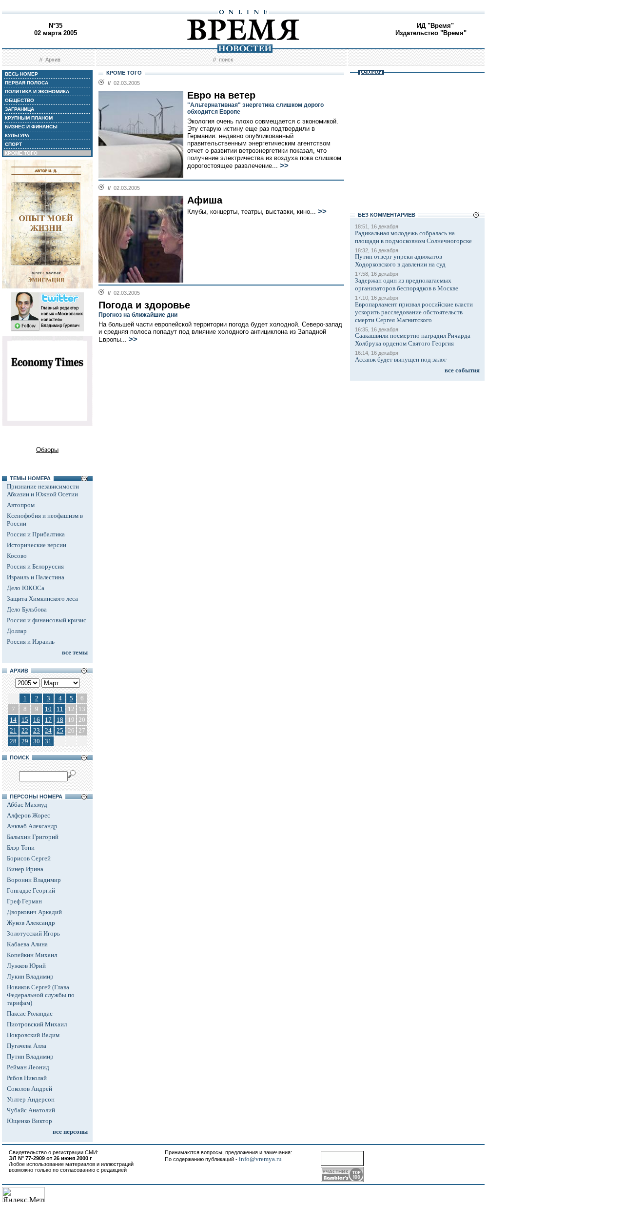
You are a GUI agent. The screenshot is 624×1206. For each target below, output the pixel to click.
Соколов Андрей (29, 1088)
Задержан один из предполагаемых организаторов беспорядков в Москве (406, 284)
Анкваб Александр (32, 826)
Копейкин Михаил (32, 955)
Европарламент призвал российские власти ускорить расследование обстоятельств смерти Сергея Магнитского (414, 312)
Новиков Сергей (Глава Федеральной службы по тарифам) (41, 994)
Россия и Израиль (31, 641)
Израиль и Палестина (35, 577)
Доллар (17, 630)
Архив (52, 59)
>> (284, 165)
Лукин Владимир (30, 976)
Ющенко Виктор (29, 1120)
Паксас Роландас (30, 1013)
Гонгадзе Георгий (31, 890)
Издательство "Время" (431, 33)
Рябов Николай (27, 1078)
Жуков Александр (31, 922)
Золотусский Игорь (33, 933)
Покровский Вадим (33, 1035)
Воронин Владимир (34, 879)
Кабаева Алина (27, 944)
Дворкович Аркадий (34, 912)
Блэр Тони (21, 847)
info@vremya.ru (260, 1159)
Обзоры (47, 449)
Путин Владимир (30, 1056)
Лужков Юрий (26, 965)
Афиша (204, 200)
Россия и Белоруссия (35, 566)
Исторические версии (36, 545)
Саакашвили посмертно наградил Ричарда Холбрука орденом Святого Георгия (412, 339)
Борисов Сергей (29, 858)
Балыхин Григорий (32, 836)
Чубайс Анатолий (31, 1110)
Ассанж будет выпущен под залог (401, 359)
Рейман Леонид (28, 1067)
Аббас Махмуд (27, 804)
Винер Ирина (25, 869)
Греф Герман (24, 901)
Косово (17, 555)
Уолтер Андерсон (31, 1099)
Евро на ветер (221, 95)
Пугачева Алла (26, 1045)
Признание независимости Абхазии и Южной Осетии (43, 490)
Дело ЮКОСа (25, 588)
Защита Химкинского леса (42, 598)
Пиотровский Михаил (37, 1024)
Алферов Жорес (28, 815)
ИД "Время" (435, 25)
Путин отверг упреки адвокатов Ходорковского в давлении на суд (400, 260)
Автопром (21, 505)
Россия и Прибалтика (36, 534)
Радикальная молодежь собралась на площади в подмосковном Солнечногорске (413, 237)
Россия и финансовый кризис (46, 620)
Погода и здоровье (144, 305)
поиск (226, 59)
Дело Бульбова (27, 609)
